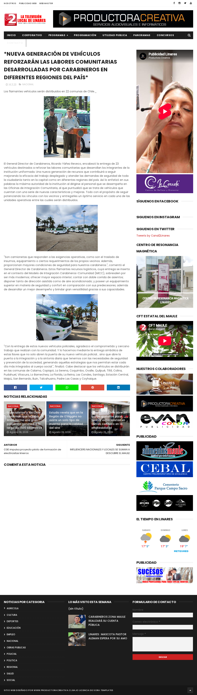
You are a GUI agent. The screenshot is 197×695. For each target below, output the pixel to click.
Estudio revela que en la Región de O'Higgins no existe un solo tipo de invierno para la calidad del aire (66, 420)
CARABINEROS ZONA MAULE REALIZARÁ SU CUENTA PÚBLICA (106, 621)
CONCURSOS (165, 35)
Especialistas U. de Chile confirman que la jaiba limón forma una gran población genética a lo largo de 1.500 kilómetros (24, 420)
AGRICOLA (12, 608)
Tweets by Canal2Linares (153, 236)
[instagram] (179, 3)
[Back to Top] (190, 690)
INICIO (11, 35)
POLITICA (12, 660)
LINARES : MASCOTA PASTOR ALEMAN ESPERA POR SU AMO (107, 636)
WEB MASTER (46, 3)
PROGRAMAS (56, 35)
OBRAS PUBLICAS (16, 647)
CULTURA (12, 615)
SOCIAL (11, 680)
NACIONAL (28, 84)
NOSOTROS (10, 3)
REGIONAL (12, 667)
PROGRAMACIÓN (85, 35)
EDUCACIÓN (14, 627)
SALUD (10, 673)
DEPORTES (12, 621)
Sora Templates (103, 690)
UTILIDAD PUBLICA (115, 35)
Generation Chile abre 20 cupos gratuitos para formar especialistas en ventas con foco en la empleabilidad (109, 420)
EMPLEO (11, 634)
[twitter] (185, 3)
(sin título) (75, 609)
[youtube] (191, 3)
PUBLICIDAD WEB (27, 3)
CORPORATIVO (32, 35)
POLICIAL (12, 653)
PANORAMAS (141, 35)
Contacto (15, 43)
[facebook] (174, 3)
